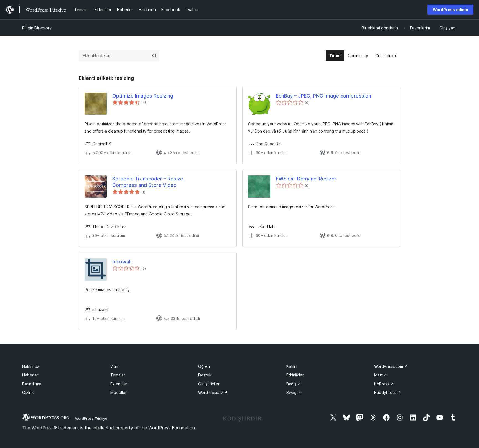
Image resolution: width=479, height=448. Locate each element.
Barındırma (31, 383)
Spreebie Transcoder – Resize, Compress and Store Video (148, 182)
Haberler (30, 375)
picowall (121, 261)
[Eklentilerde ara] (153, 55)
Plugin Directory (37, 28)
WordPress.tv (213, 392)
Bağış (293, 383)
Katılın (291, 366)
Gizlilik (28, 392)
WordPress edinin (450, 9)
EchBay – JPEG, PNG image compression (323, 96)
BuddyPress (387, 392)
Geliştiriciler (209, 383)
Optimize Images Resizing (142, 96)
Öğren (204, 366)
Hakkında (30, 366)
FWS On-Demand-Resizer (306, 179)
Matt (380, 375)
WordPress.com (391, 366)
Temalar (117, 375)
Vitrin (114, 366)
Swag (293, 392)
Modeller (118, 392)
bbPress (384, 383)
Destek (205, 375)
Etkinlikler (295, 375)
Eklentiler (118, 383)
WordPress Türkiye (91, 418)
